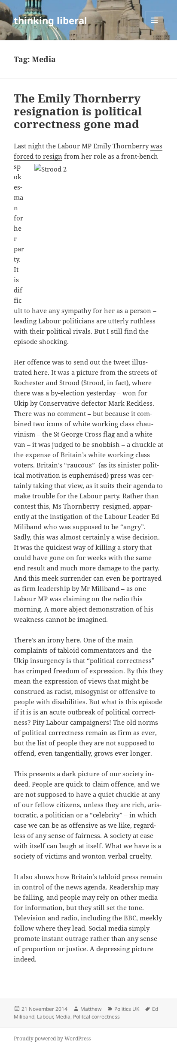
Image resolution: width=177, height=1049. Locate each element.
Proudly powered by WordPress (52, 1038)
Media (62, 1016)
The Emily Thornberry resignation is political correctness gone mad (78, 111)
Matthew (90, 1009)
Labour (45, 1016)
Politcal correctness (96, 1016)
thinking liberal (50, 20)
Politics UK (126, 1009)
